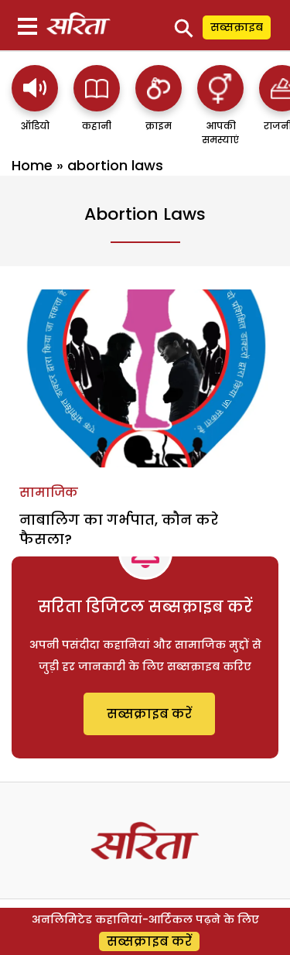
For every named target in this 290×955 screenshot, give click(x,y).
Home (32, 165)
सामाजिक (48, 492)
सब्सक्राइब (236, 27)
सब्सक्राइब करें (149, 714)
